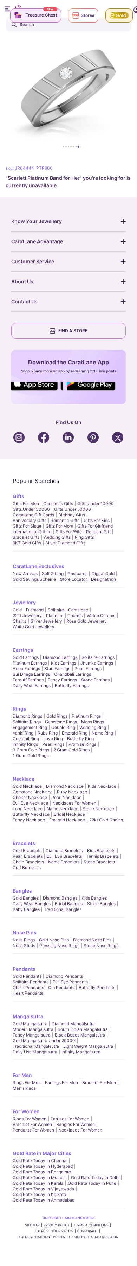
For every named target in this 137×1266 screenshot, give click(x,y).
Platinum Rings (86, 716)
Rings (19, 709)
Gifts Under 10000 (95, 503)
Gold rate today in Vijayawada (43, 1188)
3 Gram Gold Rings (31, 749)
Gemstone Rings (61, 721)
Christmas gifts (58, 503)
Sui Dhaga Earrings (31, 674)
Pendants (24, 969)
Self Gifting (53, 573)
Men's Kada (24, 1088)
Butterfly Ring (80, 738)
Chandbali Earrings (72, 674)
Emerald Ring (74, 733)
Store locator (73, 579)
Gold (17, 609)
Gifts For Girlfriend (95, 526)
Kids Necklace (102, 786)
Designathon (103, 579)
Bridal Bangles (69, 903)
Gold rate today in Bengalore (42, 1171)
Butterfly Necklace (31, 814)
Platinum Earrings (30, 663)
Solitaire (56, 609)
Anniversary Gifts (29, 520)
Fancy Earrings (62, 679)
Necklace (23, 779)
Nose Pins (25, 933)
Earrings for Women (70, 1118)
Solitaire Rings (27, 721)
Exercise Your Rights (54, 1231)
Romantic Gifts (65, 520)
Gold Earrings (26, 657)
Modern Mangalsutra (33, 1029)
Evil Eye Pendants (70, 981)
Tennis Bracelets (102, 856)
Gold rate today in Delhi (95, 1177)
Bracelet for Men (99, 1082)
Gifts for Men (26, 503)
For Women (26, 1111)
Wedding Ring (92, 727)
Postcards (77, 573)
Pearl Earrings (88, 668)
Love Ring (53, 738)
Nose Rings (24, 940)
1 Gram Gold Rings (30, 755)
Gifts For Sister (27, 526)
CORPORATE (87, 1231)
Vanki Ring (23, 733)
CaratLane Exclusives (38, 566)
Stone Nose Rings (101, 945)
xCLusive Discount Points (42, 1237)
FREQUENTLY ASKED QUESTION (93, 1237)
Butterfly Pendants (97, 987)
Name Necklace (62, 808)
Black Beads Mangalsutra (80, 1035)
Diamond (35, 609)
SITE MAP (32, 1225)
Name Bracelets (63, 861)
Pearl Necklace (66, 797)
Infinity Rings (25, 744)
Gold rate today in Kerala (38, 1183)
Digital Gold (103, 573)
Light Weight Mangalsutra (88, 1046)
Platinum (54, 615)
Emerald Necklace (67, 820)
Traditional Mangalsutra (36, 1046)
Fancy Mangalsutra (32, 1035)
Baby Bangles (26, 909)
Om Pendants (61, 987)
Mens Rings (92, 721)
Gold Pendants (27, 976)
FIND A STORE (72, 330)
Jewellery (24, 602)
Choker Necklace (30, 797)
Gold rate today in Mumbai (40, 1177)
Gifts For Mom (59, 526)
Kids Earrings (63, 663)
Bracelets (24, 843)
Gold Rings (56, 716)
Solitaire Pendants (30, 981)
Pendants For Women (33, 1130)
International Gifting (32, 531)
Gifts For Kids (97, 520)
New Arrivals (25, 573)
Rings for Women (29, 1118)
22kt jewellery (27, 615)
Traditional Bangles (62, 909)
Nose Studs (24, 945)
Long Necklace (28, 808)
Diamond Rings (27, 716)
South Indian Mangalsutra (83, 1029)
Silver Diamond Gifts (65, 543)
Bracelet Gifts (26, 537)
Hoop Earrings (26, 668)
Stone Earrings (95, 679)
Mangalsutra (28, 1016)
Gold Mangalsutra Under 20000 (44, 1040)
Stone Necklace (98, 808)
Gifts (18, 496)
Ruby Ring (48, 733)
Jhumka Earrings (96, 663)
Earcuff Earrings (28, 679)
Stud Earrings (57, 668)
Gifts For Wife (69, 531)
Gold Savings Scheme (34, 579)
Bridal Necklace (69, 814)
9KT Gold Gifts (27, 543)
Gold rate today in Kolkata (39, 1194)
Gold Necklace (27, 786)
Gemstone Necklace (33, 791)
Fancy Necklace (29, 820)
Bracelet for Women (32, 1124)
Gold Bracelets (27, 850)
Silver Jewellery (46, 621)
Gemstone (78, 609)
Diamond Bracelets (64, 850)
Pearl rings (53, 744)
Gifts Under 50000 (72, 509)
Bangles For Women (75, 1124)
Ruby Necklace (72, 791)
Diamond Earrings (60, 657)
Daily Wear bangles (32, 903)
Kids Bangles (94, 898)
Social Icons (37, 391)
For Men (22, 1075)
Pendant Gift (98, 531)
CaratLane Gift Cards (33, 514)
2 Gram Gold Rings (71, 749)
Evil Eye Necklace (30, 803)
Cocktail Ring (26, 738)
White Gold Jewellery (33, 626)
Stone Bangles (101, 903)
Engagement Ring (30, 727)
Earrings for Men (61, 1082)
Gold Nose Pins (54, 940)
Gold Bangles (26, 898)
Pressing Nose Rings (59, 945)
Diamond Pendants (64, 976)
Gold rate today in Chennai (40, 1160)
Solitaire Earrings (98, 657)
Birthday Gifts (71, 514)
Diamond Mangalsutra (73, 1023)
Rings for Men (27, 1082)
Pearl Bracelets (28, 856)
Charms (75, 615)
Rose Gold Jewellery (86, 621)
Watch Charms (101, 615)
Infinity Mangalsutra (80, 1051)
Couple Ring (63, 727)
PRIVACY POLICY (57, 1225)
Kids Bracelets (101, 850)
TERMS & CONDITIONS (91, 1225)
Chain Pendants (28, 987)
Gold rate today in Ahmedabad (43, 1200)
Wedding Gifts (57, 537)
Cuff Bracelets (27, 867)
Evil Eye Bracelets (64, 856)
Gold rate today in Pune (92, 1183)
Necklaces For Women (74, 803)
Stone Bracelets (99, 861)
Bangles (22, 891)
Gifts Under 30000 (31, 509)
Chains (19, 621)
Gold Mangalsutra (30, 1023)
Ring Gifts (84, 537)
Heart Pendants (28, 993)
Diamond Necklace (65, 786)
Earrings (23, 650)
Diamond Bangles (60, 898)
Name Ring (102, 733)
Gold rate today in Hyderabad (43, 1166)
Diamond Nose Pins (92, 940)
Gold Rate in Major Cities (42, 1153)
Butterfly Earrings (72, 685)
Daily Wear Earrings (32, 685)
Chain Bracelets (28, 861)
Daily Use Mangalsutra (35, 1051)
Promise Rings (82, 744)
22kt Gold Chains (106, 820)
